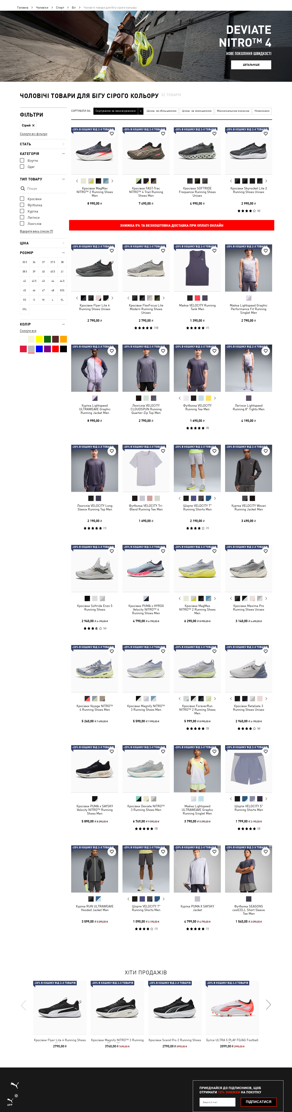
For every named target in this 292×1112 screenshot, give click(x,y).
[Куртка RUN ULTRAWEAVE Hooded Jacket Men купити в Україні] (94, 868)
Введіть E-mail (210, 1102)
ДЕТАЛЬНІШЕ (251, 64)
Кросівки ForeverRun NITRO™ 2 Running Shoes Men (197, 709)
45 (24, 290)
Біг (74, 7)
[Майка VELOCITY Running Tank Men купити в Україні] (197, 267)
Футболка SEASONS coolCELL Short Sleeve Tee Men (248, 909)
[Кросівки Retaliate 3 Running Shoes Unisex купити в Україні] (248, 668)
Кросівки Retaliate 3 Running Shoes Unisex (248, 707)
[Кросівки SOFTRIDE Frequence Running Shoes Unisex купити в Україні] (197, 150)
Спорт (60, 7)
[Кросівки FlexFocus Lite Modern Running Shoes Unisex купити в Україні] (146, 267)
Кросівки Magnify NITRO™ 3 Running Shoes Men (146, 707)
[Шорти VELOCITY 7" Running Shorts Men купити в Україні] (197, 468)
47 (43, 290)
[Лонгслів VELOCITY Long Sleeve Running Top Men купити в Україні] (94, 468)
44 (53, 280)
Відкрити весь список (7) (36, 231)
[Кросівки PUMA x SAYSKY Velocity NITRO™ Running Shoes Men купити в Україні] (94, 768)
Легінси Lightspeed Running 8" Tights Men (248, 407)
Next (112, 181)
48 (53, 290)
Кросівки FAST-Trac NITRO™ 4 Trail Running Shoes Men (146, 191)
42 (24, 280)
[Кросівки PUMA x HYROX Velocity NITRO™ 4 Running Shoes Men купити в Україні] (146, 568)
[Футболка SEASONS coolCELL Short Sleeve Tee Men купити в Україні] (248, 868)
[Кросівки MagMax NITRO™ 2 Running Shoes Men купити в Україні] (94, 150)
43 (43, 280)
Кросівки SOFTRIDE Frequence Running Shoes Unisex (197, 191)
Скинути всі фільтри (33, 133)
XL (62, 299)
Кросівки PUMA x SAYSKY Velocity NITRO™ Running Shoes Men (95, 809)
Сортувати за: (81, 111)
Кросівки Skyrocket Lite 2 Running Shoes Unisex (248, 190)
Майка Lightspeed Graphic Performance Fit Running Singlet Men (248, 308)
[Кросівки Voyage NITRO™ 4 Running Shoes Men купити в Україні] (94, 668)
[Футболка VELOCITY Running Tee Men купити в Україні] (197, 368)
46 (34, 290)
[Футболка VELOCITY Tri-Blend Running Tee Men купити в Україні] (146, 468)
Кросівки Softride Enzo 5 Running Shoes (94, 607)
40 (43, 271)
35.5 (24, 262)
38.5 (24, 271)
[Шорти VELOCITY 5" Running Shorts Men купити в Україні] (248, 768)
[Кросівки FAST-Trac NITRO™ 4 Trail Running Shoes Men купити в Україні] (146, 150)
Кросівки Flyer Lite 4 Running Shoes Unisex (94, 307)
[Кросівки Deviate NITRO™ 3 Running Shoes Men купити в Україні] (146, 768)
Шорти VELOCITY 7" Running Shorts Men (197, 507)
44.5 (62, 280)
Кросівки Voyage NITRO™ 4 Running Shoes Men (95, 707)
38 (62, 262)
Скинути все (28, 330)
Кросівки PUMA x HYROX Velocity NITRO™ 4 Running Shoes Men (146, 609)
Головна (22, 7)
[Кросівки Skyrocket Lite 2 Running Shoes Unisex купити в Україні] (248, 150)
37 (43, 262)
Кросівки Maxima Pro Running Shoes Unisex (248, 607)
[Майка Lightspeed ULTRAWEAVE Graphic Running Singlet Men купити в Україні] (197, 768)
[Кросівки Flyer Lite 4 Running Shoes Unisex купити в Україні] (94, 267)
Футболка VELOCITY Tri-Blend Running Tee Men (146, 507)
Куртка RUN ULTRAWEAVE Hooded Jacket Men (95, 908)
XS (24, 299)
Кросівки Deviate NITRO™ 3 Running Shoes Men (146, 808)
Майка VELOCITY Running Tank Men (197, 307)
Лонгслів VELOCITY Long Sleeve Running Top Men (94, 507)
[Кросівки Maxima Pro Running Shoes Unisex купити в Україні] (248, 568)
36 (34, 262)
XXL (24, 309)
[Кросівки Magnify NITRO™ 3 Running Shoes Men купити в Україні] (146, 668)
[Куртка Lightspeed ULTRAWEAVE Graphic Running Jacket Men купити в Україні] (94, 368)
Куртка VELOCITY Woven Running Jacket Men (249, 507)
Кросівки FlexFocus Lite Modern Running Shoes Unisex (146, 308)
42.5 (34, 280)
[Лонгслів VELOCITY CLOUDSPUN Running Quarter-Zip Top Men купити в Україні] (146, 368)
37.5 (52, 262)
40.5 (52, 271)
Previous (77, 181)
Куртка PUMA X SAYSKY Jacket (197, 908)
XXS (62, 290)
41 (62, 271)
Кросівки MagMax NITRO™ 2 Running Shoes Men (95, 191)
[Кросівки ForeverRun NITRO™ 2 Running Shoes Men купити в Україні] (197, 668)
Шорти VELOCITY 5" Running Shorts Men (248, 808)
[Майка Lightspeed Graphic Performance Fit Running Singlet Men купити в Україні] (248, 267)
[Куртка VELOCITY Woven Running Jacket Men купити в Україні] (248, 468)
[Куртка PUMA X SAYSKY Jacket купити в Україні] (197, 868)
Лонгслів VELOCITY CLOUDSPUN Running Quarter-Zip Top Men (146, 409)
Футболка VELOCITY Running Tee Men (197, 407)
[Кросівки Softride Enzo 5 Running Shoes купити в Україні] (94, 568)
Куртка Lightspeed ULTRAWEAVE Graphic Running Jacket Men (95, 409)
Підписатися (258, 1102)
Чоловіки (42, 7)
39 (34, 271)
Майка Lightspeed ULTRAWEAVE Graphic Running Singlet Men (197, 809)
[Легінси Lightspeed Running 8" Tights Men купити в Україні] (248, 368)
